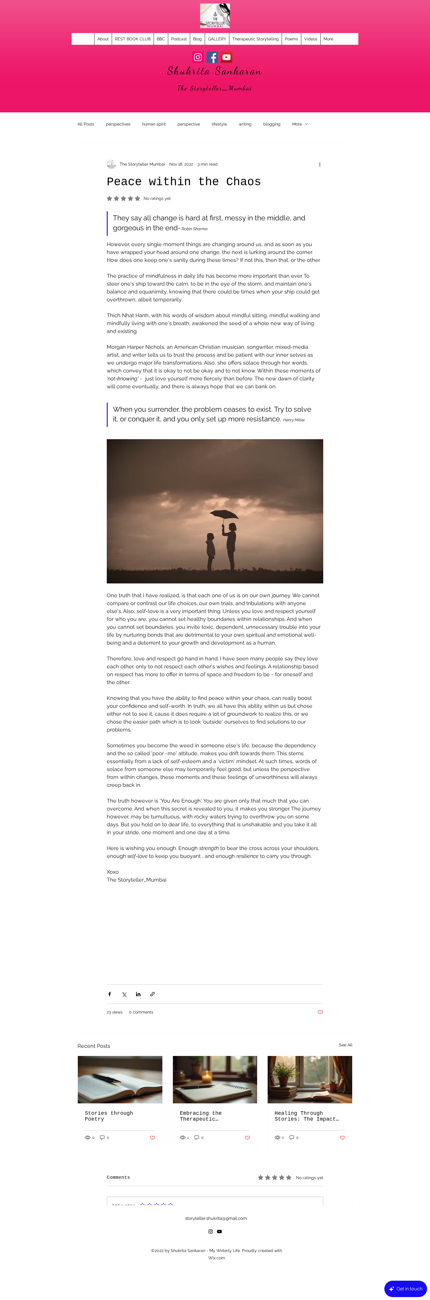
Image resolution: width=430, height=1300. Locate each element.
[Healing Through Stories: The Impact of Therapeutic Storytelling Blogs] (310, 1079)
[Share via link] (152, 994)
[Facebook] (212, 57)
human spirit (154, 124)
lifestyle (219, 124)
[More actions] (319, 164)
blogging (272, 124)
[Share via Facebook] (109, 994)
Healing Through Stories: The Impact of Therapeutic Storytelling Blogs (305, 1116)
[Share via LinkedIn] (138, 994)
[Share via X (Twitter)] (124, 994)
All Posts (86, 124)
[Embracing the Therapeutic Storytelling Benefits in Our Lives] (215, 1079)
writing (245, 124)
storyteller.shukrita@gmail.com (216, 1218)
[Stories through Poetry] (120, 1079)
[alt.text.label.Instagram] (211, 1231)
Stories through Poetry (109, 1116)
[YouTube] (226, 57)
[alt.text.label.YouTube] (219, 1231)
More (297, 124)
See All (345, 1045)
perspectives (118, 124)
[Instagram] (198, 57)
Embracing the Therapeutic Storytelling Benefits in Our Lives (213, 1116)
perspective (189, 124)
